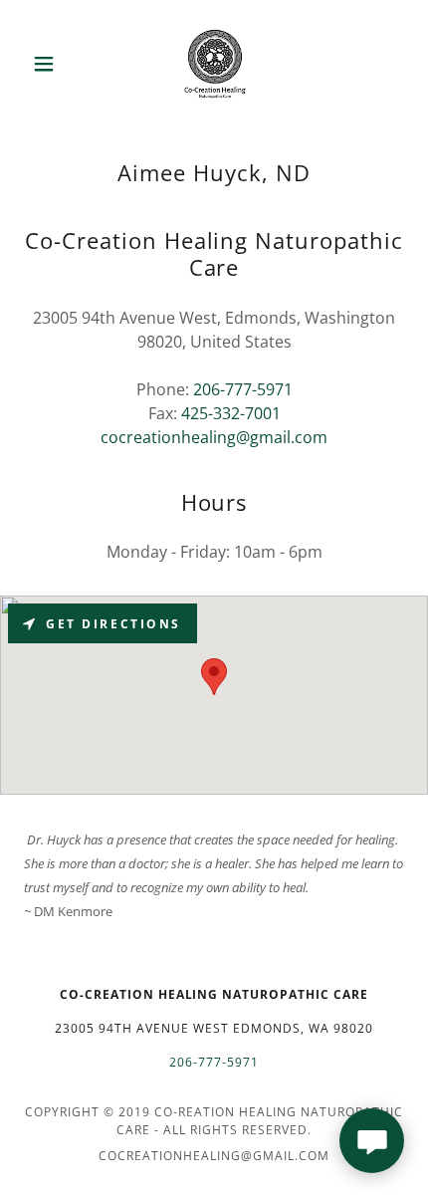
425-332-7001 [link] (231, 413)
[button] (52, 64)
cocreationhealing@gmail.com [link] (214, 437)
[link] (214, 64)
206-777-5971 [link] (243, 389)
